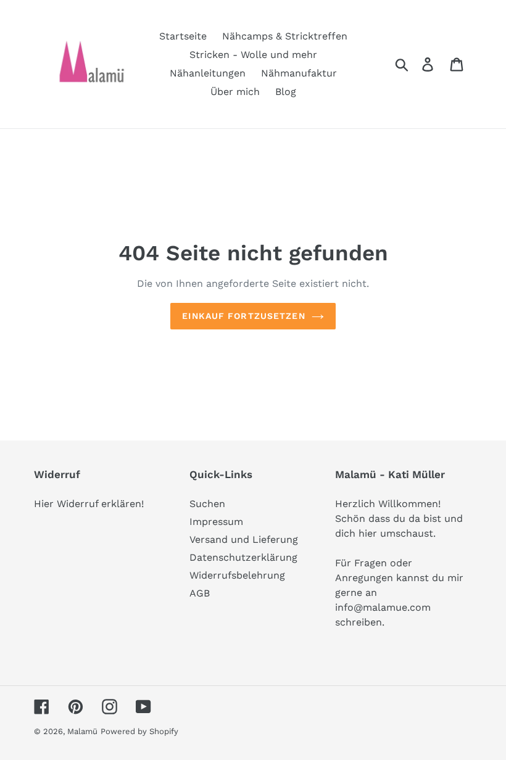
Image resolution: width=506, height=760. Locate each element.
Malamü (82, 731)
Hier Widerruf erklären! (89, 504)
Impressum (216, 521)
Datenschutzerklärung (243, 557)
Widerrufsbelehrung (237, 575)
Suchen (207, 504)
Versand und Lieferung (243, 539)
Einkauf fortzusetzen (243, 316)
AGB (199, 593)
